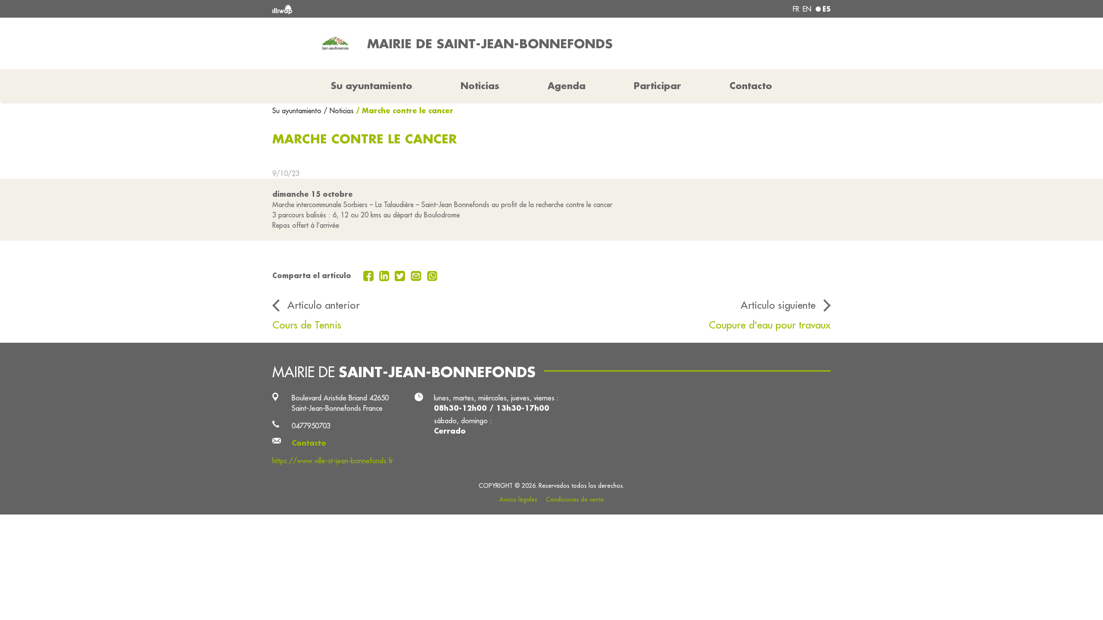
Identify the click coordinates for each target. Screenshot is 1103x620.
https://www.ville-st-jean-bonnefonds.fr (332, 460)
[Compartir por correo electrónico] (417, 275)
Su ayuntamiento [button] (371, 86)
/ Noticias (339, 110)
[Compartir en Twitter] (401, 275)
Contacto (750, 86)
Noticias (480, 86)
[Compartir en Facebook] (369, 275)
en (807, 9)
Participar (657, 86)
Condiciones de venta (575, 499)
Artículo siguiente (778, 304)
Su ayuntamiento (298, 110)
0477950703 (311, 425)
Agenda (567, 86)
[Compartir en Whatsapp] (432, 275)
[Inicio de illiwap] (385, 9)
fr (796, 9)
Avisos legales (518, 499)
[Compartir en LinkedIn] (385, 275)
